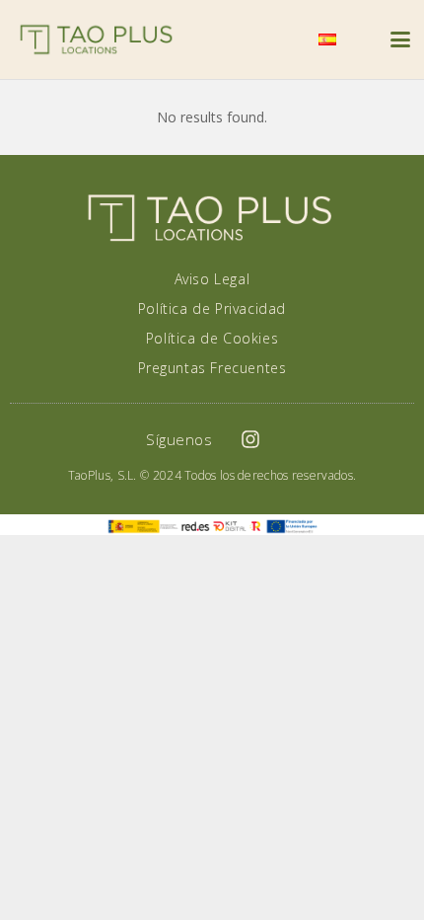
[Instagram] (250, 439)
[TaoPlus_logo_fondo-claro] (96, 39)
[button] (280, 39)
